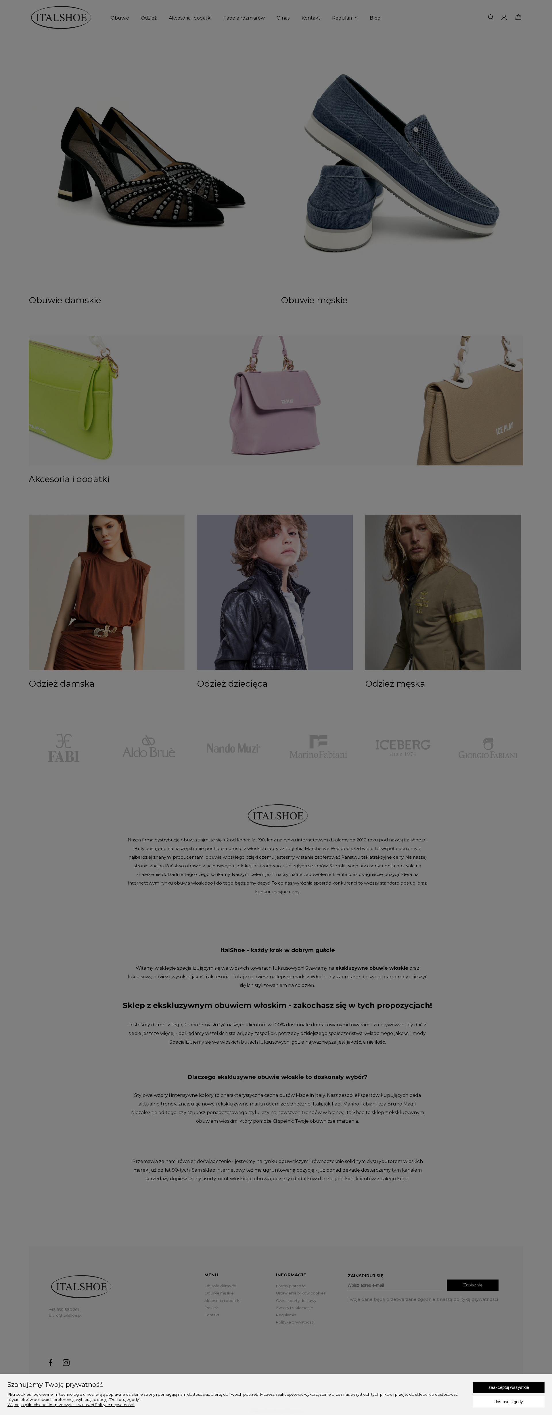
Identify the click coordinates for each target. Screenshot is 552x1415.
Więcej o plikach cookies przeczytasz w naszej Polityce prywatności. (71, 1404)
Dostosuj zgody (508, 1401)
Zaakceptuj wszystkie (508, 1387)
